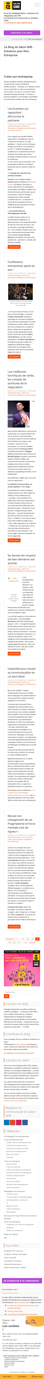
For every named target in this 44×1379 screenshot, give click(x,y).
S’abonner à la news (22, 32)
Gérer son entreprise (12, 1222)
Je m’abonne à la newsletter (22, 1280)
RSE (5, 1238)
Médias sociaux (12, 1206)
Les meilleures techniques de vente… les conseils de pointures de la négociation (21, 379)
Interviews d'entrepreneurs (16, 1151)
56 (14, 942)
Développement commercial (16, 1200)
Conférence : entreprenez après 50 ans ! (21, 265)
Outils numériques (13, 1209)
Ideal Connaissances (22, 1302)
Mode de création (11, 1234)
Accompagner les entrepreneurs (16, 1136)
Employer (9, 1227)
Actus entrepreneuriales (13, 1140)
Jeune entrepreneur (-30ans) (15, 1267)
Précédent (10, 939)
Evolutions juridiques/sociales (17, 1148)
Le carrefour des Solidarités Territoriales (22, 1314)
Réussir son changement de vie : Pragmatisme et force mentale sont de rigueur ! (21, 823)
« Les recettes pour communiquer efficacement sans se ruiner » (21, 792)
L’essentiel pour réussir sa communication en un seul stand (22, 672)
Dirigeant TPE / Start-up (13, 1251)
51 (23, 939)
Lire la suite (14, 247)
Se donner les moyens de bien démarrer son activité (22, 559)
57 (19, 942)
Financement (11, 1178)
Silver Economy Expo (15, 1311)
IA (7, 1203)
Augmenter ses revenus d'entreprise (20, 1224)
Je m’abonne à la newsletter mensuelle (19, 1053)
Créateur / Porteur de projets (15, 1254)
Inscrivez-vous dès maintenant (15, 1101)
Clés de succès (11, 1194)
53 (32, 939)
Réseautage (11, 1212)
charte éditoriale (21, 1044)
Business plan (11, 1164)
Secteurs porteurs (13, 1187)
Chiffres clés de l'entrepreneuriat (18, 1142)
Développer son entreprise (14, 1191)
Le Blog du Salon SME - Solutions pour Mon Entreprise (19, 51)
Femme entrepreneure (13, 1264)
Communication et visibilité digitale (19, 1197)
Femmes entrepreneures (15, 1175)
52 (28, 939)
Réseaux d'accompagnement (17, 1184)
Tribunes (9, 1157)
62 (26, 942)
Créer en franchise (13, 1167)
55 (10, 942)
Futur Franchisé (10, 1257)
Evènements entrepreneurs (16, 1145)
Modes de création (13, 1181)
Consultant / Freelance (13, 1261)
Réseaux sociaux (12, 1154)
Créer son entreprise (12, 1161)
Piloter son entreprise (14, 1230)
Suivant (32, 942)
